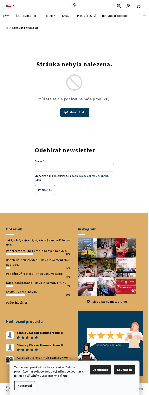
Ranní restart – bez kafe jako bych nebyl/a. (36, 251)
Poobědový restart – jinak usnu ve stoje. (35, 274)
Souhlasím (124, 370)
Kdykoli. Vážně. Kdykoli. (23, 292)
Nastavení (24, 386)
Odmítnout (100, 370)
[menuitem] (6, 16)
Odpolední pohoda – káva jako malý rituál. (36, 283)
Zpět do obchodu (75, 112)
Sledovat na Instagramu (109, 302)
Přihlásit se (45, 190)
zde (65, 376)
